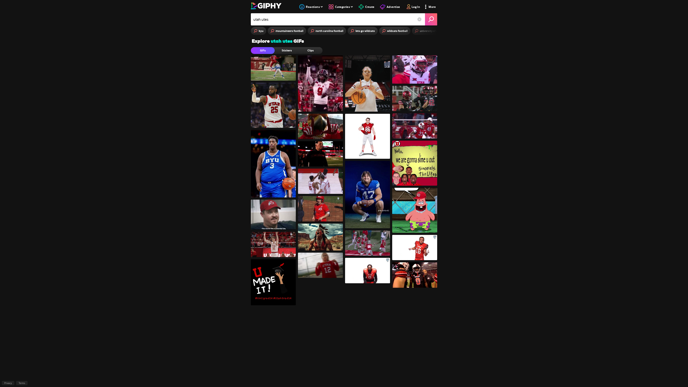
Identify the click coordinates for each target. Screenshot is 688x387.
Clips (310, 50)
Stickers (287, 50)
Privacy (8, 383)
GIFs (263, 50)
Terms (22, 383)
